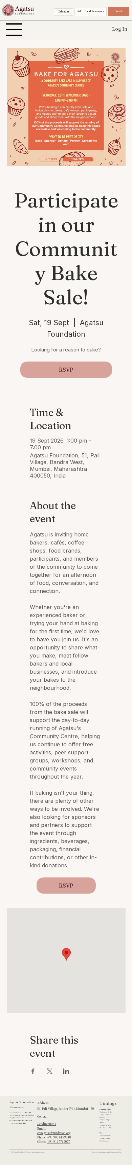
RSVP (66, 369)
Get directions (46, 1124)
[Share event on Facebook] (33, 1071)
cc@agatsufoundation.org (53, 1133)
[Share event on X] (49, 1071)
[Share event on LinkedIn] (66, 1071)
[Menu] (14, 29)
